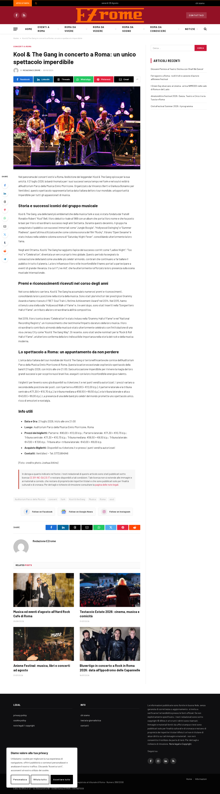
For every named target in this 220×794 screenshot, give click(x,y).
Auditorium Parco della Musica (30, 499)
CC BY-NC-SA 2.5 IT (40, 477)
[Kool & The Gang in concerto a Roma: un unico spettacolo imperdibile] (76, 127)
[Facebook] (5, 185)
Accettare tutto (61, 779)
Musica (92, 499)
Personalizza (20, 779)
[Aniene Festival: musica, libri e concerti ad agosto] (43, 644)
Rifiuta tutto (40, 779)
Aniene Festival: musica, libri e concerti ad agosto (41, 668)
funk (63, 499)
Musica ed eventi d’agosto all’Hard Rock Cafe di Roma (41, 614)
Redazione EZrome (31, 70)
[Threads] (5, 201)
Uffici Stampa (22, 3)
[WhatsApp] (5, 218)
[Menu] (15, 29)
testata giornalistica (91, 720)
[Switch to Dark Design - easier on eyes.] (35, 3)
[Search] (205, 29)
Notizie (190, 29)
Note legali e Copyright (180, 743)
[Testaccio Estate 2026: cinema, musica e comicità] (110, 590)
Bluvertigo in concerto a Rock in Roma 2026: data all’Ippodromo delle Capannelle (110, 668)
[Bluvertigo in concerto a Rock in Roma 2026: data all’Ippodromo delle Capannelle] (110, 644)
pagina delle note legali (106, 484)
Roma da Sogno (128, 29)
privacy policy (20, 715)
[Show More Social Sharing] (137, 79)
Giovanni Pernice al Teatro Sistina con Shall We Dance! (177, 69)
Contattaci (196, 15)
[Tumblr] (5, 243)
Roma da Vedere (98, 29)
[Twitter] (5, 234)
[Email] (5, 226)
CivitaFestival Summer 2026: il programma (172, 106)
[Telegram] (5, 259)
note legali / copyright (24, 725)
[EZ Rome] (110, 15)
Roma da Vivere (70, 29)
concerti (53, 499)
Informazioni (201, 779)
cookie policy (19, 720)
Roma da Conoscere (158, 29)
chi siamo (200, 3)
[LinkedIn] (5, 193)
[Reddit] (5, 251)
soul (112, 499)
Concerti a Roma (22, 46)
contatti (85, 725)
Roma (103, 499)
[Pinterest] (5, 210)
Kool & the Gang (77, 499)
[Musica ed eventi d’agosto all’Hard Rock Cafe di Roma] (43, 590)
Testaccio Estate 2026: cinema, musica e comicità (109, 614)
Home (28, 29)
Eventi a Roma (43, 29)
